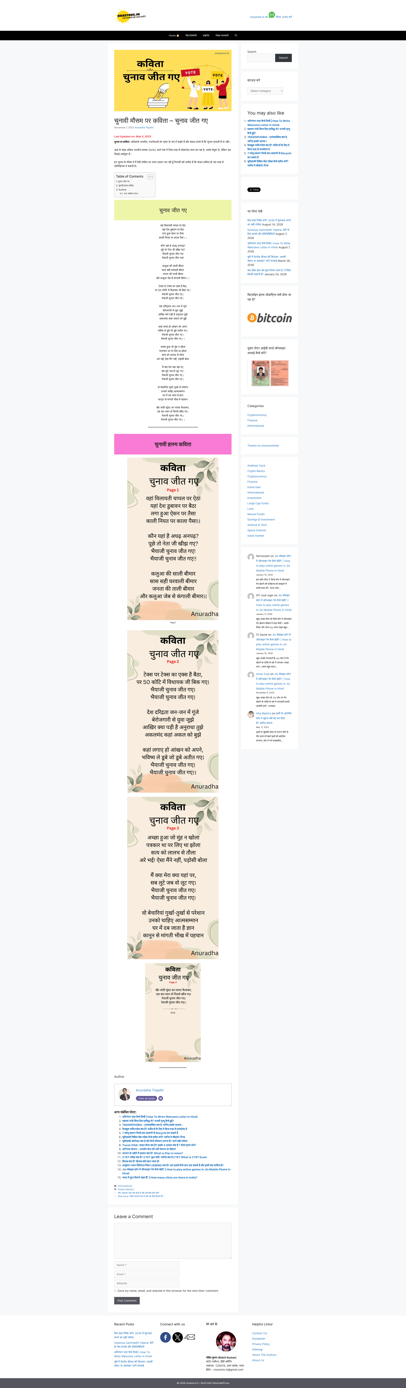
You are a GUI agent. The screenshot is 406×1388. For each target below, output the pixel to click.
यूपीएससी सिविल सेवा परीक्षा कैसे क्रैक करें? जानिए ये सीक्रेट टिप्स (153, 1137)
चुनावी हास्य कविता (126, 185)
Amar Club (263, 674)
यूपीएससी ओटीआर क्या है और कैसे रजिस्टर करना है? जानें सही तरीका (154, 1141)
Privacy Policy (261, 1344)
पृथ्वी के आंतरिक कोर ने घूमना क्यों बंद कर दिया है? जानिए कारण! (274, 718)
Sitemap (257, 1349)
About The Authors (264, 1354)
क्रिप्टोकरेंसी (191, 35)
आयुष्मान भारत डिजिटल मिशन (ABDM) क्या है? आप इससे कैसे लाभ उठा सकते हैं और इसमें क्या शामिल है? (173, 1165)
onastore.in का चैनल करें (271, 17)
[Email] (160, 1098)
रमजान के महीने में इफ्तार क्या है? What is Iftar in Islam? (152, 1153)
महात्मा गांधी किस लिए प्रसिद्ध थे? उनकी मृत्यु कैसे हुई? (148, 1120)
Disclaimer (258, 1338)
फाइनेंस (206, 35)
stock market (255, 535)
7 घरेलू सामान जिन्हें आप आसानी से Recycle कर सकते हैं (150, 1133)
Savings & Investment (261, 519)
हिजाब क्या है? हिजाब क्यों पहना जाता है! (140, 1161)
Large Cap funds (258, 503)
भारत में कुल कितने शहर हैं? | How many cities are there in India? (159, 1177)
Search (251, 51)
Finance (252, 420)
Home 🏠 (174, 35)
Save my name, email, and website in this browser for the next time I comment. (168, 1290)
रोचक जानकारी (222, 35)
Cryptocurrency (257, 415)
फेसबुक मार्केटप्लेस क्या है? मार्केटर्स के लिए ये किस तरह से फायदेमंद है (154, 1129)
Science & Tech (257, 524)
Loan (250, 508)
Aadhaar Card (256, 465)
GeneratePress (220, 1383)
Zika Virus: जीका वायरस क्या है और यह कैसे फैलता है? (140, 1196)
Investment (254, 498)
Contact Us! (259, 1333)
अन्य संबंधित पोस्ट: (131, 193)
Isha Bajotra (263, 713)
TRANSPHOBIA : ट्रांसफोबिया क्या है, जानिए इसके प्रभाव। (152, 1124)
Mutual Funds (256, 514)
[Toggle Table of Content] (148, 176)
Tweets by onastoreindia (263, 445)
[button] (236, 35)
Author (123, 189)
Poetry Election (126, 1189)
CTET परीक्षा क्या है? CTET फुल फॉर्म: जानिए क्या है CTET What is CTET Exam (164, 1157)
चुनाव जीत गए (124, 181)
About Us (258, 1360)
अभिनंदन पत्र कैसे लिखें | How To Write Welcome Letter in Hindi (160, 1116)
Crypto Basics (256, 471)
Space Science (256, 530)
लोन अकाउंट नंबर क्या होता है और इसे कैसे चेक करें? (138, 1192)
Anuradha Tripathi (144, 127)
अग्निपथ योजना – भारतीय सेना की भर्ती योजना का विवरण (149, 1149)
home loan (254, 487)
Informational (125, 1185)
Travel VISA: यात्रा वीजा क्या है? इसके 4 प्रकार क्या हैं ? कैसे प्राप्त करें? (159, 1145)
